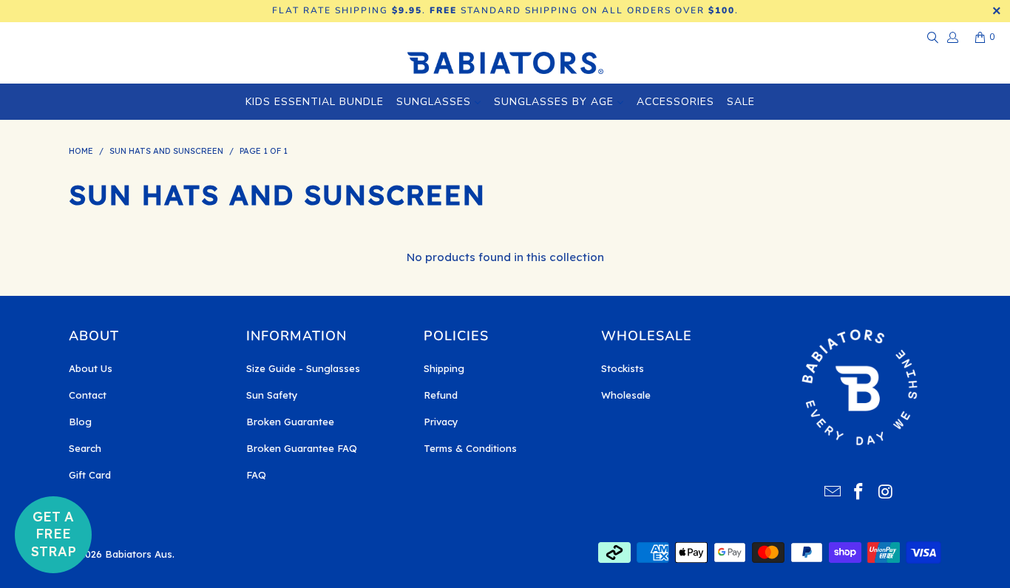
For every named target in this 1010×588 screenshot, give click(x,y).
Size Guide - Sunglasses (303, 368)
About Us (90, 368)
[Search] (931, 37)
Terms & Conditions (470, 448)
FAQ (256, 475)
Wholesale (626, 395)
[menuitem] (314, 102)
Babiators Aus (138, 554)
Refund (441, 395)
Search (85, 448)
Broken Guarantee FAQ (301, 448)
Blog (80, 422)
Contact (87, 395)
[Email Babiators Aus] (832, 492)
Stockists (622, 368)
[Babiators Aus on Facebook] (859, 492)
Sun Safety (272, 395)
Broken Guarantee (290, 422)
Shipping (444, 368)
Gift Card (90, 475)
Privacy (441, 422)
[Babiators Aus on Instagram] (886, 492)
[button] (53, 534)
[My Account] (952, 37)
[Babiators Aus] (505, 64)
